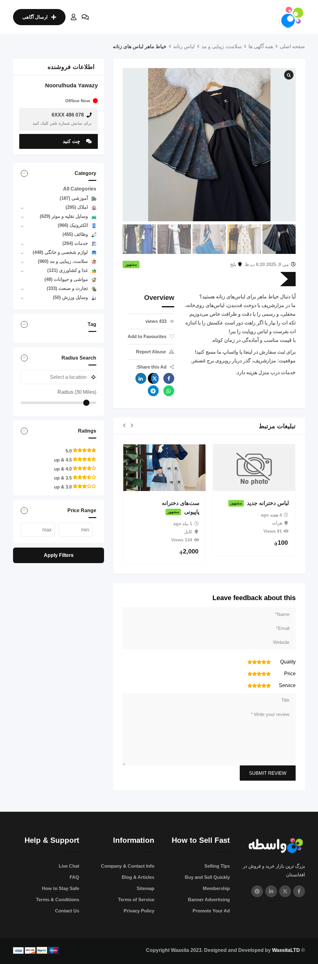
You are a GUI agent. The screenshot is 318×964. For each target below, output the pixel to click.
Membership (216, 888)
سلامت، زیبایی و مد (63, 261)
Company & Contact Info (127, 866)
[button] (132, 425)
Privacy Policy (139, 910)
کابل (188, 531)
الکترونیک (73, 225)
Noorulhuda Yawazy (71, 85)
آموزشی (74, 198)
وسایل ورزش (70, 297)
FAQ (74, 877)
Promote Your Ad (211, 910)
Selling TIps (217, 866)
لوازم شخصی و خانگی (60, 252)
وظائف (75, 234)
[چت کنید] (85, 17)
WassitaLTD (286, 950)
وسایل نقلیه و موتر (64, 216)
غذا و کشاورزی (67, 270)
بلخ (233, 264)
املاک (77, 207)
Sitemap (145, 888)
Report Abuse (151, 351)
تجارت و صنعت (67, 288)
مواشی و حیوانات (66, 279)
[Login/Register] (73, 17)
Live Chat (69, 866)
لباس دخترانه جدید (268, 503)
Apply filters (59, 555)
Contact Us (67, 910)
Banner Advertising (209, 899)
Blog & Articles (138, 877)
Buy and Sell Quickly (207, 877)
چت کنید (72, 141)
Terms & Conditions (57, 899)
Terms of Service (136, 899)
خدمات (75, 243)
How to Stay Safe (60, 888)
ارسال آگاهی (35, 17)
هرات (277, 523)
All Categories (79, 188)
